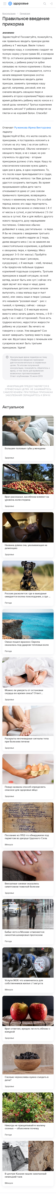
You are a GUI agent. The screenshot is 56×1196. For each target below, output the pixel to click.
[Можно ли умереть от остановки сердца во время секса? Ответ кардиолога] (28, 680)
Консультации (9, 13)
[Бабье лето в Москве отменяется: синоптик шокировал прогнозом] (28, 921)
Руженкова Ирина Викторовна (32, 127)
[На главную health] (20, 3)
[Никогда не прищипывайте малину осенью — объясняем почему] (28, 1115)
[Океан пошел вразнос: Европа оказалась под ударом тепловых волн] (28, 631)
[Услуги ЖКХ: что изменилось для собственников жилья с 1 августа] (28, 970)
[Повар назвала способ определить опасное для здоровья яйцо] (28, 776)
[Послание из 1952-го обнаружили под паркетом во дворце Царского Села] (28, 825)
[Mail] (10, 3)
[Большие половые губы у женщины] (28, 438)
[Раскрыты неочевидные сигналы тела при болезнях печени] (28, 728)
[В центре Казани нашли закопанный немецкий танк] (28, 1163)
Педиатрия (25, 13)
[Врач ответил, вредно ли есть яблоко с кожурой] (28, 1018)
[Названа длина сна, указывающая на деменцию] (28, 535)
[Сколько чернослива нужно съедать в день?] (28, 1066)
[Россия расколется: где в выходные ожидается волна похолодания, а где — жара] (28, 583)
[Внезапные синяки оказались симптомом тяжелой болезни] (28, 873)
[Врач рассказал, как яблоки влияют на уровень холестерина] (28, 486)
